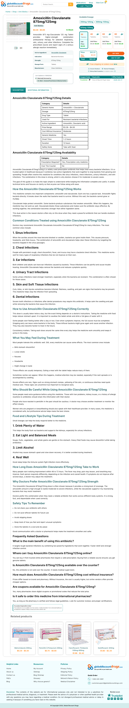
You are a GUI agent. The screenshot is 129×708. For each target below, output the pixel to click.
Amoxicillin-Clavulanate (58, 52)
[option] (15, 48)
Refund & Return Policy (69, 678)
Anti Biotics (23, 12)
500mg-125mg (102, 22)
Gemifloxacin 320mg (106, 648)
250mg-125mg (86, 22)
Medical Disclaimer (68, 681)
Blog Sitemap (39, 675)
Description (18, 90)
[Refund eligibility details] (115, 71)
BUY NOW (116, 53)
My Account (38, 668)
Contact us (10, 675)
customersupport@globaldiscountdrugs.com (107, 683)
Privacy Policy (66, 668)
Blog (8, 681)
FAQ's (8, 678)
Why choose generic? (42, 681)
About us (9, 672)
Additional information (38, 90)
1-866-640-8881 (98, 679)
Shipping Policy (67, 672)
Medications (81, 3)
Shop (91, 3)
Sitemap (37, 672)
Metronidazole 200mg (23, 648)
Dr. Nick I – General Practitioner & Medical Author (52, 81)
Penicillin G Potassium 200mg (50, 648)
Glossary (37, 678)
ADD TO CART (115, 58)
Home (8, 12)
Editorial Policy (66, 675)
